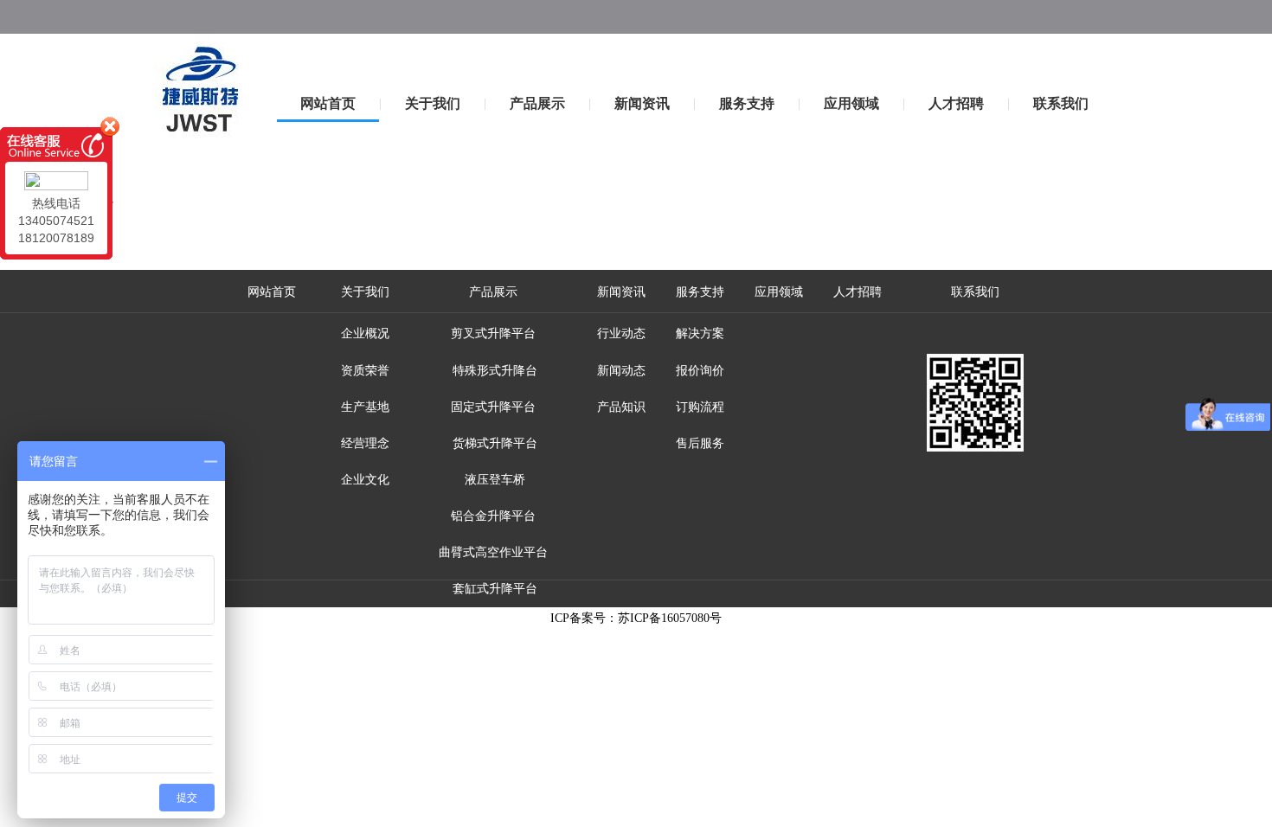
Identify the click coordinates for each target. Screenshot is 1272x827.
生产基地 (365, 407)
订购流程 (700, 407)
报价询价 (700, 370)
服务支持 (746, 103)
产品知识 (621, 407)
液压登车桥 (493, 479)
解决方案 (700, 333)
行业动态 (621, 333)
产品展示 (537, 103)
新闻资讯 (642, 103)
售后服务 (700, 443)
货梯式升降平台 (493, 443)
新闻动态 (621, 370)
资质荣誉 (365, 370)
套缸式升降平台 (493, 588)
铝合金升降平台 (493, 516)
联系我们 (1061, 103)
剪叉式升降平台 (493, 333)
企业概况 (365, 333)
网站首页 (328, 103)
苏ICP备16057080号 (670, 618)
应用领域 (851, 103)
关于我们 (432, 103)
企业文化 (365, 479)
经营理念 (365, 443)
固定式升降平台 (493, 407)
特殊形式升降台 (493, 370)
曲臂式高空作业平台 (493, 552)
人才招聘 (956, 103)
